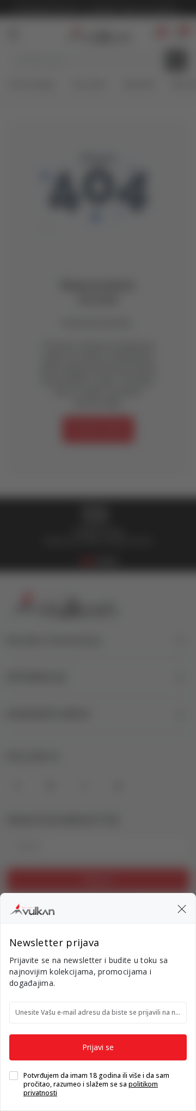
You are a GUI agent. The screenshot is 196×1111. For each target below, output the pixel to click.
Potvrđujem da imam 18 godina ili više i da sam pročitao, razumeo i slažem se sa (96, 1084)
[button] (181, 908)
